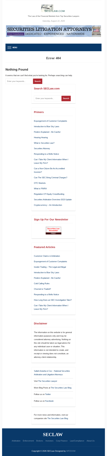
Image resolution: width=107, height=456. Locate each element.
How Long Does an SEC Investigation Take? (53, 300)
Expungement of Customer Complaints (50, 121)
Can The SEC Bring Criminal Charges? (50, 177)
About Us (91, 441)
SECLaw (53, 434)
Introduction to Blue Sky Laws (46, 126)
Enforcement (28, 441)
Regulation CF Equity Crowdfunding (49, 194)
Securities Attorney (42, 148)
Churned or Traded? (42, 289)
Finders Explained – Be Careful (47, 132)
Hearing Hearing (41, 137)
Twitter (48, 394)
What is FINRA (40, 188)
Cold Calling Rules (42, 283)
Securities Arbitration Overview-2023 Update (53, 199)
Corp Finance (61, 441)
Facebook (49, 401)
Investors (50, 441)
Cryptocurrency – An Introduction (48, 205)
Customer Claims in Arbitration (47, 256)
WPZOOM (70, 451)
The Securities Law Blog (61, 388)
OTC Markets (40, 183)
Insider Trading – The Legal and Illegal (50, 267)
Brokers (39, 441)
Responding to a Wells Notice (46, 154)
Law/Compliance (77, 441)
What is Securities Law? (44, 143)
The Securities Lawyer (47, 381)
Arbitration (16, 441)
